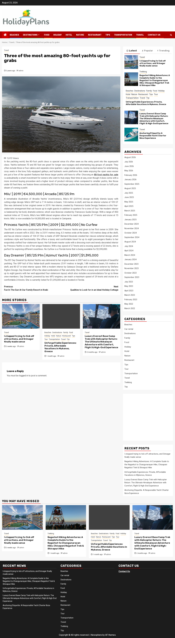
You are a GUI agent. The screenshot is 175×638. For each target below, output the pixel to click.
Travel (140, 35)
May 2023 (128, 286)
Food (46, 35)
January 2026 (130, 179)
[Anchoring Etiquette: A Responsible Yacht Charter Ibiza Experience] (131, 134)
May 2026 (128, 170)
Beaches (14, 35)
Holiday (57, 35)
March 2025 (129, 210)
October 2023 (130, 273)
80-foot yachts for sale (106, 174)
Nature (80, 35)
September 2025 (131, 184)
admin (21, 71)
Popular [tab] (148, 50)
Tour (46, 339)
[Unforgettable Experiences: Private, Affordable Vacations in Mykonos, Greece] (61, 316)
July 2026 (128, 161)
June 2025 (129, 197)
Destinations (30, 35)
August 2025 (130, 188)
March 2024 (129, 255)
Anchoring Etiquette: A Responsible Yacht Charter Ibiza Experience (152, 135)
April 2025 (128, 206)
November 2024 (131, 228)
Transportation (123, 35)
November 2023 (131, 268)
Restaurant (94, 35)
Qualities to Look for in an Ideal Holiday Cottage (94, 288)
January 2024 (130, 259)
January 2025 (130, 219)
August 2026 (130, 157)
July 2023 (128, 282)
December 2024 (131, 224)
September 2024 (131, 237)
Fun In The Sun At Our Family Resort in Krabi (26, 288)
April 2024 (128, 250)
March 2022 (129, 308)
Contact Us (154, 35)
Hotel (69, 35)
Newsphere (96, 635)
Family (65, 332)
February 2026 (130, 175)
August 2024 (130, 241)
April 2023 (128, 290)
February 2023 (130, 299)
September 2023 (131, 277)
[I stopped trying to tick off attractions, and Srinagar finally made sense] (21, 316)
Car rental (128, 329)
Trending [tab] (164, 50)
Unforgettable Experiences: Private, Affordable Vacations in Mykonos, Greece (60, 347)
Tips (107, 35)
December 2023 (131, 264)
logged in (23, 375)
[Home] (5, 35)
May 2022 (128, 304)
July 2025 (128, 193)
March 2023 (129, 295)
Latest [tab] (133, 50)
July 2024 (128, 246)
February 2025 (130, 215)
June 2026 (129, 166)
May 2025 (128, 202)
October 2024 (130, 233)
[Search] (171, 35)
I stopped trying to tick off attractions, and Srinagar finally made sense (19, 339)
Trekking (143, 72)
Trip (68, 339)
